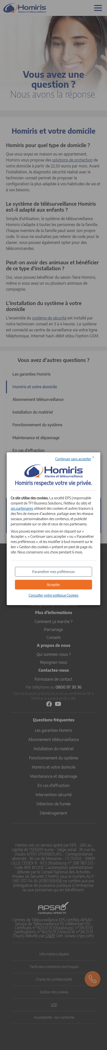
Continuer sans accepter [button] (73, 459)
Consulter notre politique (53, 595)
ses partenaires (22, 508)
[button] (53, 584)
